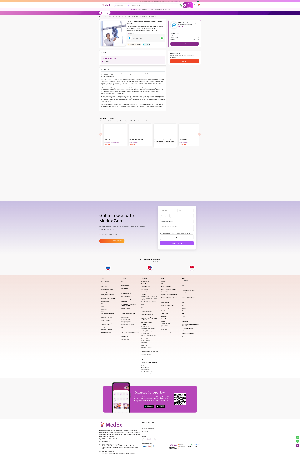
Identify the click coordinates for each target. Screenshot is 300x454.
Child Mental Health (145, 333)
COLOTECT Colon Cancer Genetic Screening (148, 303)
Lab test (144, 434)
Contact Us (145, 431)
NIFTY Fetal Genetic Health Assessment (149, 309)
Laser (183, 285)
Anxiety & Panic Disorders (146, 347)
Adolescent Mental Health (146, 332)
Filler (183, 283)
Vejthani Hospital (115, 144)
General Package (164, 325)
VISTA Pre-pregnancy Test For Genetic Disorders (149, 299)
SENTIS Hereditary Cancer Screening (149, 296)
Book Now (184, 44)
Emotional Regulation (145, 344)
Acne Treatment (124, 283)
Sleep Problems (144, 342)
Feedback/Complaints (148, 428)
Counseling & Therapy (145, 338)
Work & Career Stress (145, 340)
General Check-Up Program (126, 323)
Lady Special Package (145, 369)
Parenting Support (145, 330)
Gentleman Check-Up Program (127, 324)
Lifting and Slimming (186, 280)
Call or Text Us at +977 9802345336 (112, 241)
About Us (144, 426)
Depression (143, 349)
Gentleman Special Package (147, 371)
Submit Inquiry (176, 243)
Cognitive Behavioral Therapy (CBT (148, 335)
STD (139, 9)
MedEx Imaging (140, 142)
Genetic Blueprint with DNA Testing (148, 301)
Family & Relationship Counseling (148, 328)
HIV (146, 9)
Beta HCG (167, 9)
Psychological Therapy (146, 337)
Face (183, 282)
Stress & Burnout (144, 345)
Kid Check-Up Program (125, 319)
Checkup (142, 9)
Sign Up (184, 61)
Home (100, 16)
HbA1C (149, 9)
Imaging (118, 16)
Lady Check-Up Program (126, 321)
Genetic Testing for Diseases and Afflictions (148, 306)
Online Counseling (145, 326)
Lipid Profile (153, 9)
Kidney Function (161, 9)
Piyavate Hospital (109, 16)
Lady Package (164, 327)
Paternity (102, 311)
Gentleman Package (165, 323)
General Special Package (146, 373)
